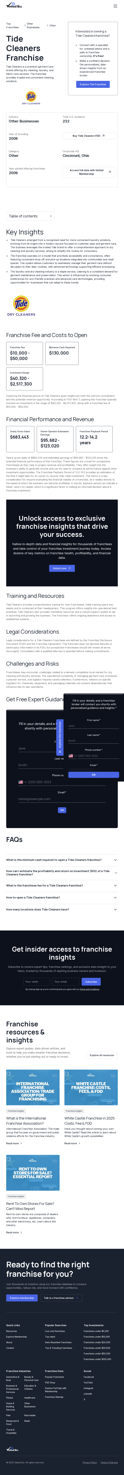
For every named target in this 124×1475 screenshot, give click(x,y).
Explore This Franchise (93, 84)
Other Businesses (30, 1405)
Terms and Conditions (89, 989)
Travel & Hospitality (11, 1431)
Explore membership (22, 1297)
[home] (14, 5)
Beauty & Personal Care (31, 1378)
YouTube (88, 1382)
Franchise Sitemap (54, 1397)
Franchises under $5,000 (96, 1331)
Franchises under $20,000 (97, 1342)
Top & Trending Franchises (58, 1348)
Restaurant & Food (12, 1422)
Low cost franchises (55, 1331)
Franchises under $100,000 (97, 1359)
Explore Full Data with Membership (55, 1390)
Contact (10, 1348)
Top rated (50, 1336)
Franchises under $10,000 (97, 1336)
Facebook (89, 1377)
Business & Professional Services (13, 1388)
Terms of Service (109, 1462)
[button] (115, 6)
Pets (8, 1415)
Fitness (9, 1397)
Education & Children (30, 1387)
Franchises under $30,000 (97, 1348)
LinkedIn (88, 1393)
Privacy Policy (90, 1462)
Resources (11, 1331)
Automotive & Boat (12, 1378)
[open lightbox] (21, 305)
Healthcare (29, 1397)
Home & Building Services (10, 1406)
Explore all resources (102, 1055)
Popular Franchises (54, 1377)
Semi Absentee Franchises (58, 1342)
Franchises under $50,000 (97, 1353)
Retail (27, 1421)
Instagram (88, 1388)
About (9, 1342)
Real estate (30, 1415)
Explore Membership (16, 1336)
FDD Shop (50, 1382)
